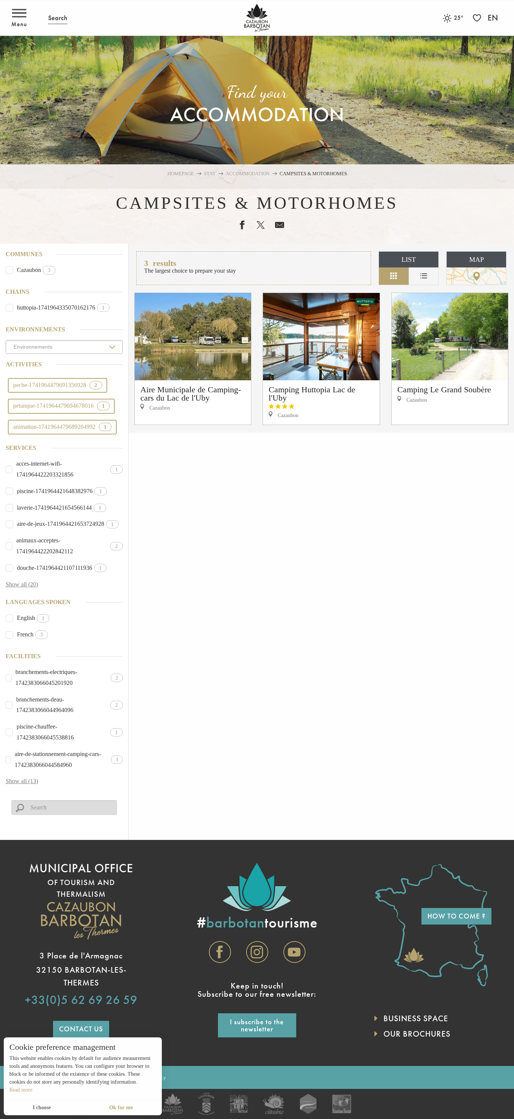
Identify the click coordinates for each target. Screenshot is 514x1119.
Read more (20, 1090)
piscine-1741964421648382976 (59, 491)
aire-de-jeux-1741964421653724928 (65, 524)
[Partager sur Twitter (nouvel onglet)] (257, 224)
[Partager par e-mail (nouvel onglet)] (276, 224)
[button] (57, 18)
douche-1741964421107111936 (59, 568)
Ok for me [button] (121, 1107)
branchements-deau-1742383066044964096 (67, 705)
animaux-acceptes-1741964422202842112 (67, 545)
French (30, 634)
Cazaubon (33, 270)
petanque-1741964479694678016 (59, 405)
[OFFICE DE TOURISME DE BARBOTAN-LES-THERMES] (256, 18)
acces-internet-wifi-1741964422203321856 (67, 469)
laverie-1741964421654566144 (59, 507)
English (30, 618)
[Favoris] (478, 18)
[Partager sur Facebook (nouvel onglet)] (238, 224)
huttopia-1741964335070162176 (61, 307)
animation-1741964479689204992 (59, 427)
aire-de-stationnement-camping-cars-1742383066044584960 (67, 759)
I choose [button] (42, 1107)
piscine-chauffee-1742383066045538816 (67, 732)
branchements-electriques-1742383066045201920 (66, 677)
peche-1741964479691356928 (55, 385)
